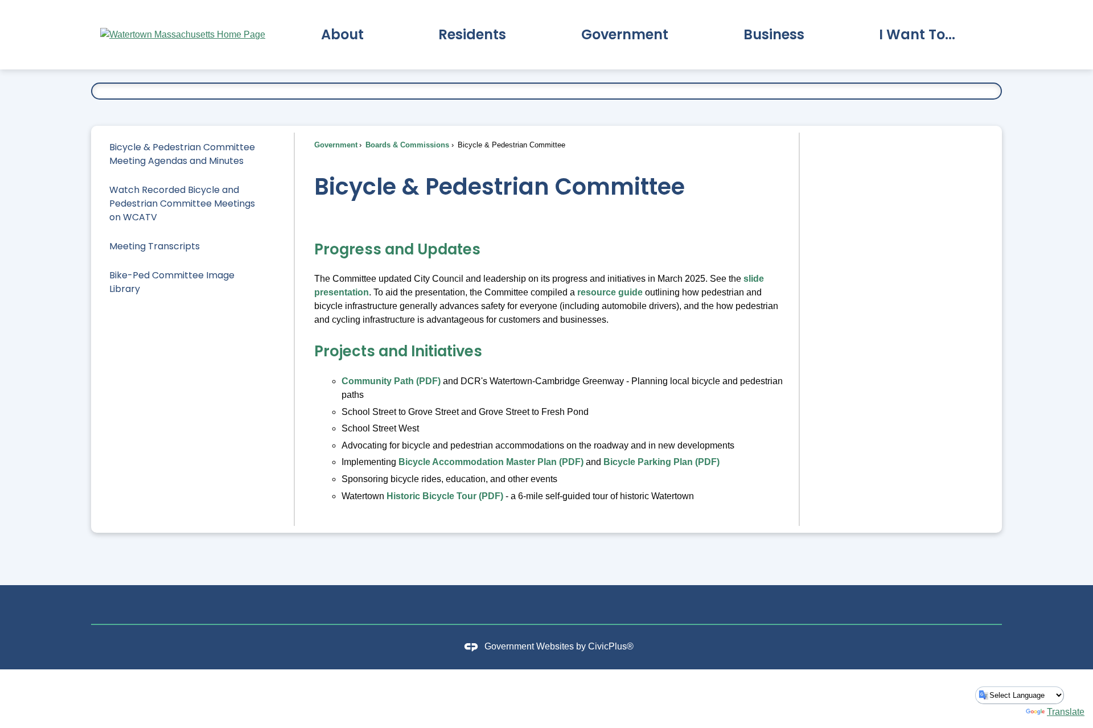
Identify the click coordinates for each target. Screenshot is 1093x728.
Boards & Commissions (406, 145)
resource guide (610, 292)
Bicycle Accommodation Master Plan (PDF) (491, 462)
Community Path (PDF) (391, 381)
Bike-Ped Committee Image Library (172, 282)
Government (336, 145)
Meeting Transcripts (154, 246)
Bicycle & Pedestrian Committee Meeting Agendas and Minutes (182, 154)
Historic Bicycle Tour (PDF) (445, 496)
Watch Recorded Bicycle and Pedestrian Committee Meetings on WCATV (182, 203)
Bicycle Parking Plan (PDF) (661, 462)
